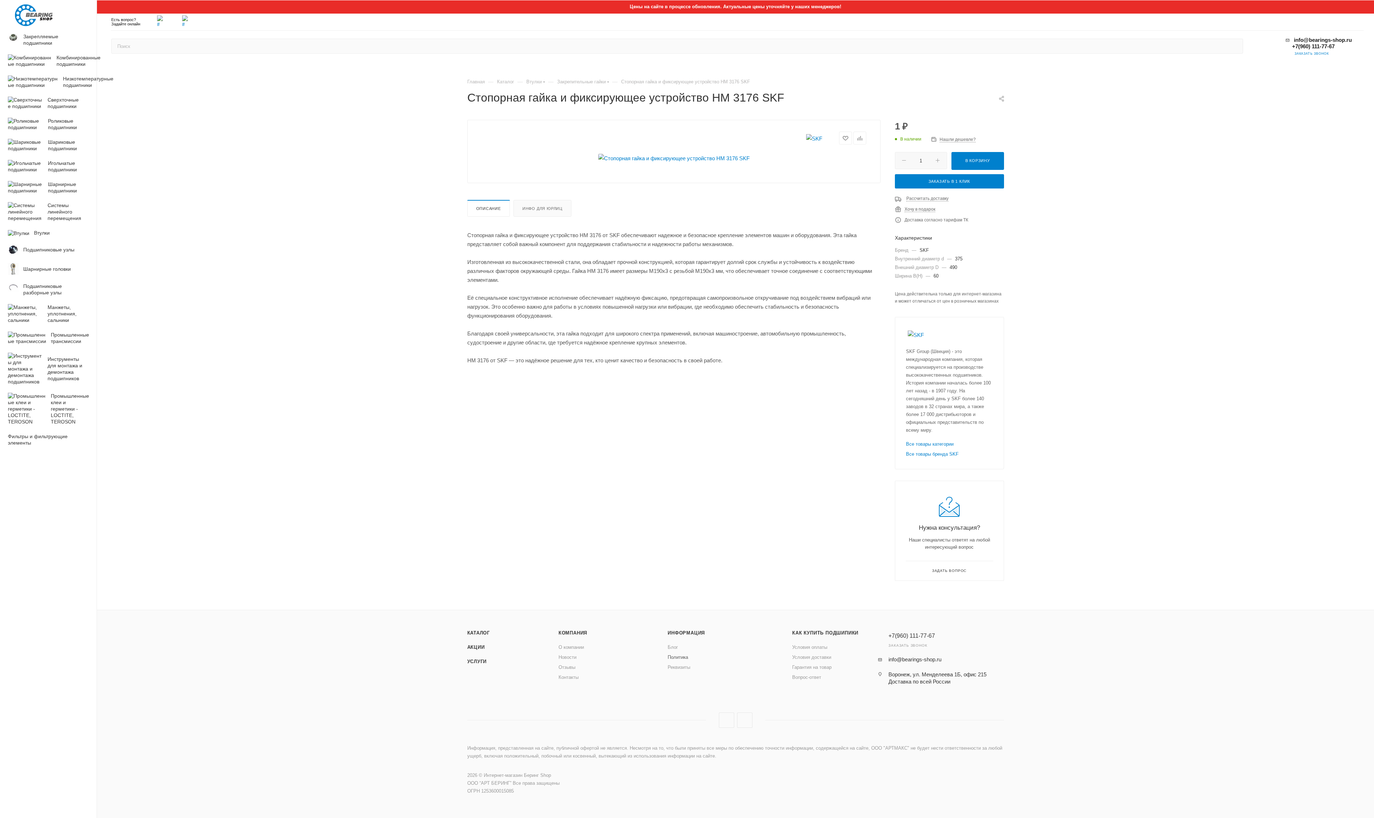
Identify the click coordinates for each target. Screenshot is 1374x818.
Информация (686, 633)
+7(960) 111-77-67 (1313, 46)
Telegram (726, 720)
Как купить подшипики (825, 633)
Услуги (477, 661)
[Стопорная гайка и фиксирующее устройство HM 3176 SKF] (673, 158)
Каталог (478, 633)
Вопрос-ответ (806, 677)
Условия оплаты (809, 647)
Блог (673, 647)
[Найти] (1234, 46)
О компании (571, 647)
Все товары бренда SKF (932, 454)
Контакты (569, 677)
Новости (567, 657)
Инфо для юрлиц (542, 208)
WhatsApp (744, 720)
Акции (476, 647)
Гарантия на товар (812, 667)
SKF (924, 250)
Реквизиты (679, 667)
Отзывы (567, 667)
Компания (573, 633)
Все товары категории (930, 444)
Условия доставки (811, 657)
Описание (488, 208)
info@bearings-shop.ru (1323, 40)
